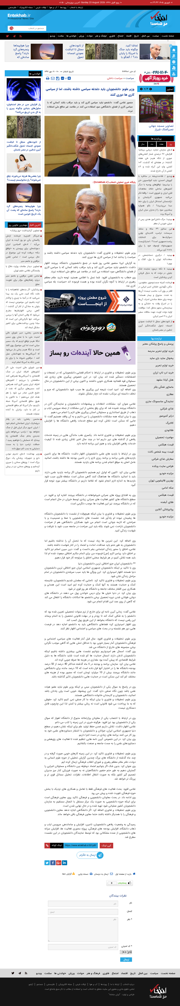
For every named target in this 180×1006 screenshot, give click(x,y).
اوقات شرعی (41, 7)
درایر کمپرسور (166, 416)
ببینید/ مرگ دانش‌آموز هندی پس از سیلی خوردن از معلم (155, 221)
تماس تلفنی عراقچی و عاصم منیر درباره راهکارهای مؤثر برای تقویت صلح (23, 280)
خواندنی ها (71, 36)
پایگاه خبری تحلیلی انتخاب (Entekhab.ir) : (114, 182)
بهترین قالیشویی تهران (161, 481)
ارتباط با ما (114, 984)
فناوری (112, 36)
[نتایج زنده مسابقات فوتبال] (173, 73)
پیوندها (63, 7)
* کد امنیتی (126, 946)
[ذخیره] (57, 78)
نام (131, 903)
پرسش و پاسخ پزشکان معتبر (158, 344)
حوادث (90, 36)
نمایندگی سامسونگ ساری (159, 401)
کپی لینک (106, 845)
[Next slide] (141, 89)
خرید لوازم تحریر (164, 365)
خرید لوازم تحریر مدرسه (160, 351)
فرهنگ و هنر (101, 36)
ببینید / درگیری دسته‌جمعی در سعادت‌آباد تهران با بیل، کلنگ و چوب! (155, 259)
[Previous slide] (150, 89)
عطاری (169, 394)
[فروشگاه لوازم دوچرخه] (90, 327)
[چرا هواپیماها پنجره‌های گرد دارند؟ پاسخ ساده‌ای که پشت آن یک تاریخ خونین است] (24, 193)
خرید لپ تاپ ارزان (163, 373)
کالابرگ (169, 423)
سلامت (61, 36)
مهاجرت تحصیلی (164, 437)
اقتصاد (128, 36)
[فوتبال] (173, 61)
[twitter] (7, 36)
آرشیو (31, 984)
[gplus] (58, 862)
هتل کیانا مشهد (164, 380)
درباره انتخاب (128, 984)
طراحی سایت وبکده (162, 466)
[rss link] (26, 973)
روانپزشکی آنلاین (164, 509)
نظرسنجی (12, 7)
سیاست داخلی (115, 78)
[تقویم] (173, 67)
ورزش (81, 36)
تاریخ (136, 36)
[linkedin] (64, 862)
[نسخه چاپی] (47, 78)
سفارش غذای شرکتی (162, 459)
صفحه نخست (168, 36)
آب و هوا (53, 7)
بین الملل (146, 36)
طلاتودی (169, 430)
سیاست (155, 36)
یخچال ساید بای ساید (161, 358)
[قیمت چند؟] (173, 55)
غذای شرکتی (166, 409)
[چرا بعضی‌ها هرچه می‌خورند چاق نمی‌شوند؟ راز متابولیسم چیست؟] (24, 162)
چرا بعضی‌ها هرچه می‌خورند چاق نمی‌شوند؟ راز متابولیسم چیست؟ (24, 178)
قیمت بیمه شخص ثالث (160, 452)
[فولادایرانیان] (90, 301)
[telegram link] (19, 973)
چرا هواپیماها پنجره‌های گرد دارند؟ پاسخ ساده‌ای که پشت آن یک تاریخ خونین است (21, 57)
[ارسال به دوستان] (52, 78)
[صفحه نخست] (173, 49)
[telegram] (14, 36)
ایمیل (129, 911)
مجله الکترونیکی (65, 984)
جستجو (40, 984)
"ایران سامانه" (114, 994)
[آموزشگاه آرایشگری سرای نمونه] (90, 353)
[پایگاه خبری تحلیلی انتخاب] (159, 20)
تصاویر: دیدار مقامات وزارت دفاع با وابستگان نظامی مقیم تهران (156, 129)
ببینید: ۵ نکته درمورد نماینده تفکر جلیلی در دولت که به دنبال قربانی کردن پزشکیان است (155, 273)
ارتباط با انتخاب (76, 7)
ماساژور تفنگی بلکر (163, 387)
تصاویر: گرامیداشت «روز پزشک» (25, 230)
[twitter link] (13, 973)
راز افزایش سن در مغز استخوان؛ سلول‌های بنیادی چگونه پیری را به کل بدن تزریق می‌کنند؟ (24, 108)
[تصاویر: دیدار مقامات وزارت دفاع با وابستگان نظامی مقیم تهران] (156, 109)
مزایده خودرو (166, 473)
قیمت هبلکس (165, 445)
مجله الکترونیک (26, 7)
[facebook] (53, 862)
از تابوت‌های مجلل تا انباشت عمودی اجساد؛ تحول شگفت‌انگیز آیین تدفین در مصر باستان (74, 57)
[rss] (20, 36)
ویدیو (52, 36)
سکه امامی (167, 488)
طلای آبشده (167, 502)
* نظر (129, 919)
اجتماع (120, 36)
